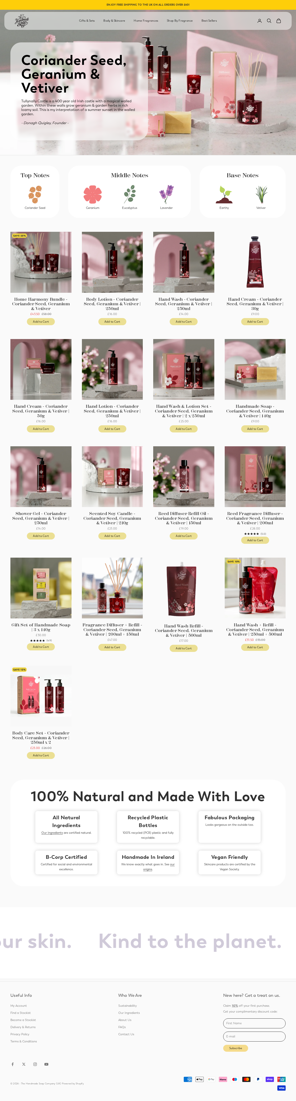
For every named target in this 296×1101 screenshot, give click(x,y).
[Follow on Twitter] (24, 1064)
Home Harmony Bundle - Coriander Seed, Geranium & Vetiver (41, 304)
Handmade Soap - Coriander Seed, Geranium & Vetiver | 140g (255, 411)
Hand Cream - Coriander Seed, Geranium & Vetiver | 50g (40, 411)
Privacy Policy (19, 1034)
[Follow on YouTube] (46, 1064)
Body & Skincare (114, 20)
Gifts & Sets (87, 20)
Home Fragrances (146, 20)
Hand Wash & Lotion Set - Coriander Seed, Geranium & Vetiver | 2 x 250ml (184, 411)
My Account (18, 1006)
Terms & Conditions (23, 1041)
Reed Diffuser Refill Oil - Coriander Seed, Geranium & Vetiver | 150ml (184, 518)
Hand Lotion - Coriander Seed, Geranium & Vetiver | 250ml (112, 411)
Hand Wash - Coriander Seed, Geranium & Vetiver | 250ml (183, 304)
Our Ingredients (52, 833)
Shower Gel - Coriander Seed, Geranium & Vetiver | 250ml (40, 518)
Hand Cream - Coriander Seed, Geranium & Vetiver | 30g (255, 304)
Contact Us (126, 1034)
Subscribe (235, 1048)
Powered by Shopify (73, 1083)
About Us (124, 1020)
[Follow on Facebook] (12, 1064)
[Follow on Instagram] (35, 1064)
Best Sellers (209, 20)
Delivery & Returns (23, 1027)
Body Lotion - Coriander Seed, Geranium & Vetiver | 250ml (112, 304)
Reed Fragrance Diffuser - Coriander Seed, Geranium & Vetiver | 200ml (255, 518)
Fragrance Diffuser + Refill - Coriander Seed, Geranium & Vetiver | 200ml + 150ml (112, 630)
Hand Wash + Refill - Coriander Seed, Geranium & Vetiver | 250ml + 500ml (255, 630)
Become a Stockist (23, 1020)
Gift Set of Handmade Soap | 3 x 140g (40, 627)
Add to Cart (44, 322)
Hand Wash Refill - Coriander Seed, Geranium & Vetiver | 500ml (184, 631)
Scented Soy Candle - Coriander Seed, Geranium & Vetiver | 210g (112, 518)
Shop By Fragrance (180, 20)
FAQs (122, 1027)
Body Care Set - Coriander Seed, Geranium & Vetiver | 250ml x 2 (40, 738)
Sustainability (127, 1006)
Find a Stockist (20, 1013)
